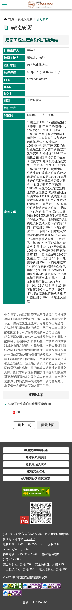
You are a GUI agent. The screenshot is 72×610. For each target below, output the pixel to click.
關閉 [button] (4, 4)
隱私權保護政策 (36, 464)
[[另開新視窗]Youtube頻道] (24, 520)
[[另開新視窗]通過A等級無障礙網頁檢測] (36, 492)
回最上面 (47, 425)
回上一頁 (24, 425)
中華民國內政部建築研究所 (40, 4)
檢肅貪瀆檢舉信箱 (36, 450)
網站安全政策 (36, 471)
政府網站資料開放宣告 (36, 478)
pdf (18, 411)
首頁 (11, 19)
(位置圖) (29, 539)
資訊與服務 (25, 19)
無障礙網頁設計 (36, 457)
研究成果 (42, 19)
